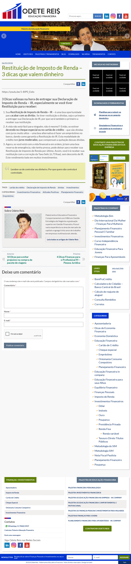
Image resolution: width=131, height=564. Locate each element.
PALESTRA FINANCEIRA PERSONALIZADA (84, 488)
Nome (6, 311)
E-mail (7, 320)
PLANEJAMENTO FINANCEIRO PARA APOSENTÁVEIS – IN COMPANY (94, 521)
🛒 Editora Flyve (103, 157)
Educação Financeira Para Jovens (109, 250)
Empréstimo (8, 196)
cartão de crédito (17, 187)
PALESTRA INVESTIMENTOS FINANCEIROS (84, 493)
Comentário (10, 285)
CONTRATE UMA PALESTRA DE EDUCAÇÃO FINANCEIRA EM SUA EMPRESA (109, 144)
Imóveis (103, 410)
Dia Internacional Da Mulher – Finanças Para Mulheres (110, 222)
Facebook (119, 16)
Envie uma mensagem (12, 535)
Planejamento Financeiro (72, 192)
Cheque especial (108, 349)
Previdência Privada (110, 424)
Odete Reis (28, 54)
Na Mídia (86, 54)
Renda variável (111, 433)
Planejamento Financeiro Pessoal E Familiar (108, 230)
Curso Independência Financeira (106, 242)
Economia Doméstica (106, 335)
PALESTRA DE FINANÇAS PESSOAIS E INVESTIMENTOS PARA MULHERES (96, 511)
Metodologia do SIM (106, 446)
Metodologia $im (104, 215)
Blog (64, 54)
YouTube (125, 16)
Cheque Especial (12, 503)
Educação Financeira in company (107, 373)
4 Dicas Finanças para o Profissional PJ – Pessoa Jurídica (68, 259)
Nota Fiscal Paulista (105, 455)
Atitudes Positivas (51, 192)
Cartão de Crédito (108, 345)
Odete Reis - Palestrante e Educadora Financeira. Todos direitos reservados (56, 562)
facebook (78, 84)
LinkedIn (106, 16)
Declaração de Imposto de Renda (41, 187)
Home (18, 54)
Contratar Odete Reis (97, 528)
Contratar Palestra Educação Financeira (19, 530)
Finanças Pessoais (104, 392)
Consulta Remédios (105, 299)
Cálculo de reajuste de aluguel (107, 293)
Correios (99, 304)
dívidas (61, 187)
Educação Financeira (106, 340)
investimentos (72, 187)
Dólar (102, 405)
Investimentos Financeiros (28, 192)
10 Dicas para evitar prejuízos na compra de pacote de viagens (19, 259)
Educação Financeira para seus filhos (109, 381)
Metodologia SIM (104, 450)
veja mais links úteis (117, 269)
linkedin (83, 84)
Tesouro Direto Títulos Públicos (111, 440)
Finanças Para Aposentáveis (110, 256)
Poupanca (104, 419)
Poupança (100, 464)
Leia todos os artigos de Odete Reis (62, 239)
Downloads (73, 54)
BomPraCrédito (103, 279)
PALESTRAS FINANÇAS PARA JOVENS (82, 516)
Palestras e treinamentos (47, 54)
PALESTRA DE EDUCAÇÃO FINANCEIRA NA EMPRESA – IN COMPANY (95, 498)
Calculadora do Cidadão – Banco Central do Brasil (109, 285)
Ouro (102, 415)
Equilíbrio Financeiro (106, 387)
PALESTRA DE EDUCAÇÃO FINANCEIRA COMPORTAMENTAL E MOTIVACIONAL (92, 504)
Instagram (113, 16)
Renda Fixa (105, 428)
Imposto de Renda (104, 396)
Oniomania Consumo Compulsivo (110, 360)
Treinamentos (98, 54)
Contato (112, 54)
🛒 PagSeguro (94, 157)
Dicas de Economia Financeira (105, 329)
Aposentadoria (103, 323)
